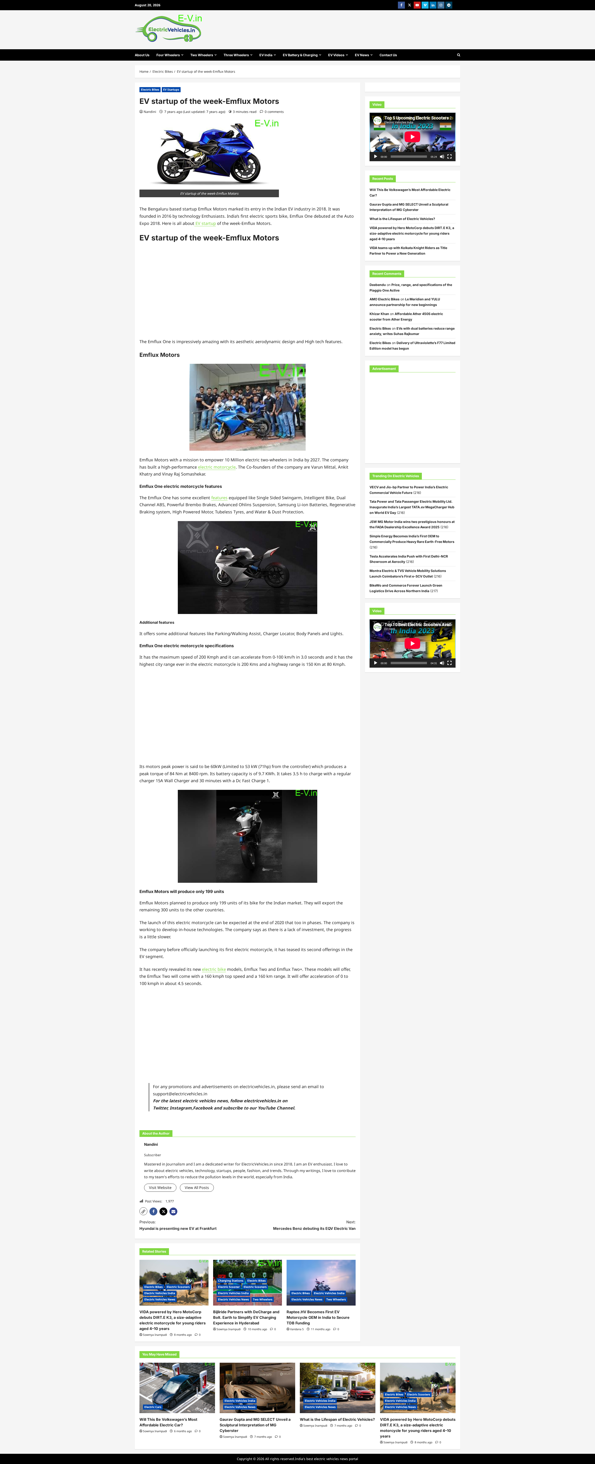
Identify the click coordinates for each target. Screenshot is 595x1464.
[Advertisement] (247, 293)
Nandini (150, 111)
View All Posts (197, 1187)
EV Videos (336, 55)
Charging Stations (230, 1281)
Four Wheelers (168, 55)
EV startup (205, 223)
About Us (142, 55)
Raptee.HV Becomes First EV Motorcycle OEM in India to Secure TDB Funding (318, 1317)
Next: (314, 1225)
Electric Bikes (150, 90)
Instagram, (181, 1108)
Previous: (178, 1225)
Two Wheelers (201, 55)
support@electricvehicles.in (180, 1093)
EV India (265, 55)
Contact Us (388, 55)
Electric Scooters (178, 1287)
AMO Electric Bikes (385, 299)
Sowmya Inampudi (155, 1335)
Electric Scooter (229, 1287)
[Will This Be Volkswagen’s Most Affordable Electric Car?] (177, 1388)
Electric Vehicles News (159, 1299)
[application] (413, 137)
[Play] (375, 156)
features (219, 497)
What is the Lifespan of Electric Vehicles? (402, 219)
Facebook (203, 1108)
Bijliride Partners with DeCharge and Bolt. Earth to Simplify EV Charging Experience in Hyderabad (246, 1317)
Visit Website (160, 1187)
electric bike (214, 969)
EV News (362, 55)
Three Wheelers (236, 55)
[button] (143, 1211)
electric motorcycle (217, 467)
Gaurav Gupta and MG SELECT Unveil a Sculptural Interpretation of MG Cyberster (255, 1425)
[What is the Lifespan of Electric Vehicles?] (337, 1388)
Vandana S (297, 1329)
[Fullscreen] (449, 156)
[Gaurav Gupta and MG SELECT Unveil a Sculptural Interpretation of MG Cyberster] (257, 1388)
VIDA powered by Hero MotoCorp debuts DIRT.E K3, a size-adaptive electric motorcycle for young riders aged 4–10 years (412, 233)
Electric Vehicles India (159, 1293)
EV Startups (171, 90)
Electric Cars (152, 1407)
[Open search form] (458, 55)
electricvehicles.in (262, 1100)
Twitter (160, 1108)
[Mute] (442, 156)
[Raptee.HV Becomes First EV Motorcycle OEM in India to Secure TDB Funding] (321, 1283)
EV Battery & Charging (300, 55)
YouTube (266, 1108)
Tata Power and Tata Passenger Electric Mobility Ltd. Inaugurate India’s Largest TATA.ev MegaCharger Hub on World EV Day (412, 507)
